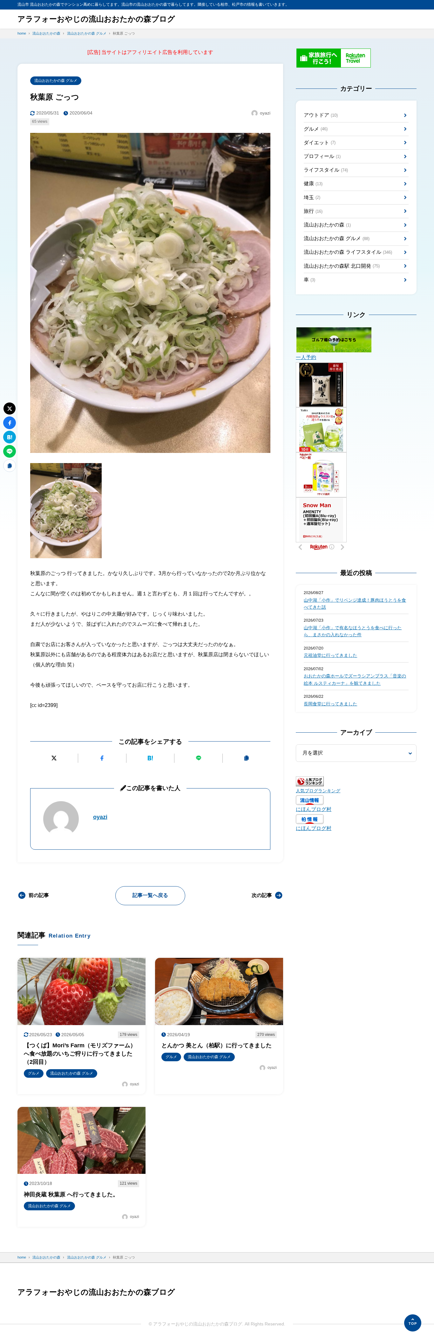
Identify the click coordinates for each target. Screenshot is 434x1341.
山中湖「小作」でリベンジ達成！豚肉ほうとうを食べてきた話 (355, 604)
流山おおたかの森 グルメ (55, 80)
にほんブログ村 (313, 809)
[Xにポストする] (54, 758)
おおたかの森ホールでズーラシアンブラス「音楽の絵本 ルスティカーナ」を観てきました (355, 679)
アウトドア (321, 115)
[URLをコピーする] (247, 758)
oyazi (100, 817)
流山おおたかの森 (327, 224)
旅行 (313, 211)
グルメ (316, 129)
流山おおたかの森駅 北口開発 (342, 266)
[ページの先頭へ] (412, 1322)
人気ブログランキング (318, 790)
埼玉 (312, 197)
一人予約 (306, 357)
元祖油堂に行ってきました (330, 655)
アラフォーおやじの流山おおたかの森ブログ (96, 19)
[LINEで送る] (198, 758)
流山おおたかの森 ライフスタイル (348, 252)
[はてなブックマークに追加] (150, 758)
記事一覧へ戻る (150, 895)
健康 (313, 183)
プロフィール (322, 156)
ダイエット (320, 142)
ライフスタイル (326, 170)
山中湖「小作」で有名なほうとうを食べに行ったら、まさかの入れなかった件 (353, 631)
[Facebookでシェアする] (102, 758)
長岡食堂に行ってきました (330, 703)
